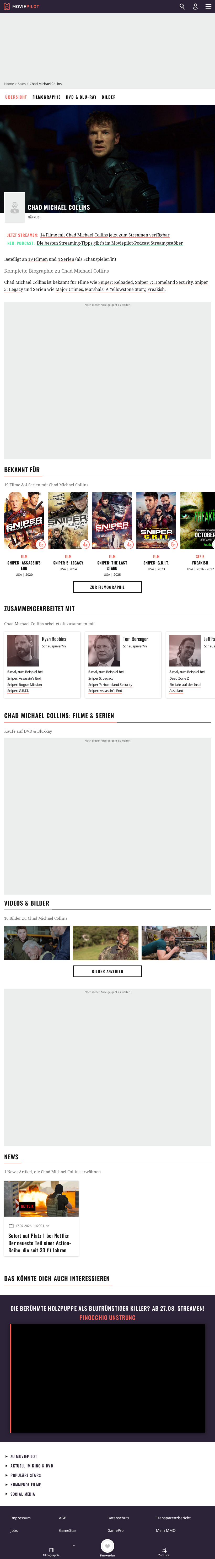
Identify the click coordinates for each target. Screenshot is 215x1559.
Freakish (156, 289)
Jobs (14, 1530)
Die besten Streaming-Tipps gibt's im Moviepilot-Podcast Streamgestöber (110, 243)
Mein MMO (166, 1530)
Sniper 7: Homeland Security (164, 282)
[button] (51, 1553)
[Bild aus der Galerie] (37, 942)
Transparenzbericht (173, 1517)
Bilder (109, 97)
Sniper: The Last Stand (112, 565)
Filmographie (47, 97)
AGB (62, 1517)
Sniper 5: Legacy (68, 563)
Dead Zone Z (179, 678)
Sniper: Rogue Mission (24, 684)
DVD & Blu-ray (81, 97)
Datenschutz (119, 1517)
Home (9, 83)
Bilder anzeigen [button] (107, 971)
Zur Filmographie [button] (107, 587)
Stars (22, 83)
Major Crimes (69, 289)
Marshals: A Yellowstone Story (115, 289)
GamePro (115, 1530)
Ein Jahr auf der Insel (185, 684)
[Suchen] (182, 6)
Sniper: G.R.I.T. (156, 563)
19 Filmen (38, 259)
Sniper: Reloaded (115, 282)
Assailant (176, 690)
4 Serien (66, 259)
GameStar (67, 1530)
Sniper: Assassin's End (24, 565)
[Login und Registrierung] (195, 6)
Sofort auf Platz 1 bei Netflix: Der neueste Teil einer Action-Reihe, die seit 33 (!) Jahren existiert (39, 1242)
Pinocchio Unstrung (107, 1317)
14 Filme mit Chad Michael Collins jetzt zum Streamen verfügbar (105, 235)
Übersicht (16, 97)
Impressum (20, 1517)
